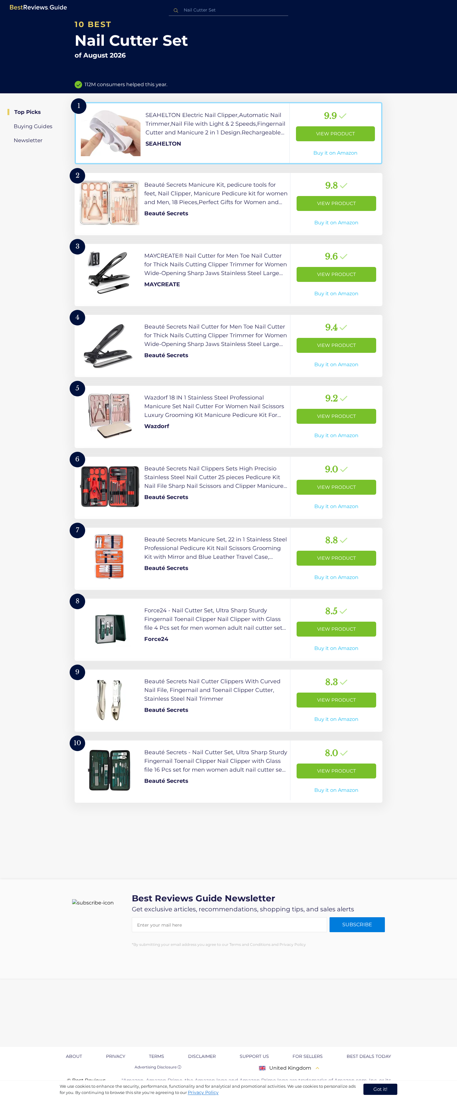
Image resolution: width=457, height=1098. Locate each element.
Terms (156, 1056)
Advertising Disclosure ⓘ (158, 1067)
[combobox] (228, 10)
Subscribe (357, 924)
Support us (254, 1056)
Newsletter (28, 140)
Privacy (115, 1056)
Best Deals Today (369, 1056)
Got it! (380, 1089)
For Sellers (308, 1056)
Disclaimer (202, 1056)
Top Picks (27, 112)
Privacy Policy (203, 1092)
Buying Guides (33, 126)
